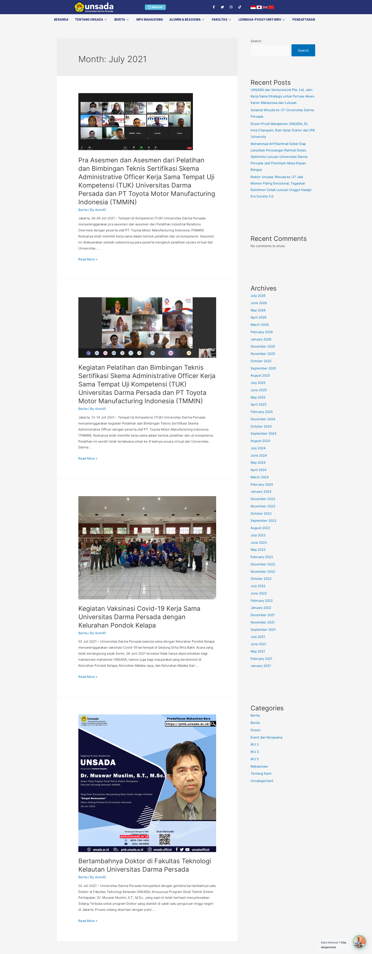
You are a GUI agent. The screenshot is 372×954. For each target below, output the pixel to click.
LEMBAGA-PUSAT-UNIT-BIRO (260, 19)
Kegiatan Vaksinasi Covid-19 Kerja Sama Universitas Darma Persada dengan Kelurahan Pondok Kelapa (139, 617)
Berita (119, 19)
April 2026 (258, 317)
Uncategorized (262, 781)
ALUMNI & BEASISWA (185, 19)
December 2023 (263, 499)
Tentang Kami (261, 773)
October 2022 (261, 579)
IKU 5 (255, 759)
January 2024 (261, 491)
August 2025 (260, 375)
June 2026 (259, 303)
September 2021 (263, 630)
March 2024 (260, 477)
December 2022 (263, 564)
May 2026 (258, 310)
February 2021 (261, 659)
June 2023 (259, 542)
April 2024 (259, 470)
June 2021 (258, 644)
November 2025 (263, 354)
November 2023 (263, 506)
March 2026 (260, 325)
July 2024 (258, 448)
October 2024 (261, 426)
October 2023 (261, 513)
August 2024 (260, 441)
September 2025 (263, 368)
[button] (155, 7)
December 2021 (263, 615)
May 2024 (258, 462)
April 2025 (258, 404)
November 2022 (263, 571)
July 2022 (258, 586)
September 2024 (263, 433)
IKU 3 (255, 752)
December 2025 (263, 346)
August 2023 (260, 528)
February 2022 (262, 601)
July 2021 (258, 637)
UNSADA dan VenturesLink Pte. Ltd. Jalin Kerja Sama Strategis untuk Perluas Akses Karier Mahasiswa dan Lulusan (282, 96)
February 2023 (262, 557)
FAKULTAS (219, 19)
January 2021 (261, 666)
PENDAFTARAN (303, 19)
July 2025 (258, 383)
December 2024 (263, 419)
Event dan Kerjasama (266, 737)
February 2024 (262, 484)
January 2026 (261, 339)
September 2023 (263, 521)
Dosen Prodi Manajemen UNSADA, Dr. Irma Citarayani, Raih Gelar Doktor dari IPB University (283, 130)
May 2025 (258, 397)
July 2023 (258, 535)
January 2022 (261, 608)
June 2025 (259, 390)
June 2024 (259, 455)
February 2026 (262, 332)
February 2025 (262, 412)
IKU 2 (255, 744)
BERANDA (61, 19)
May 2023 (258, 550)
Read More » (88, 259)
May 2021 (258, 651)
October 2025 (261, 361)
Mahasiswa (259, 766)
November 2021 (263, 622)
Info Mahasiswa (149, 19)
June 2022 (259, 593)
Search (256, 41)
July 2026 (258, 296)
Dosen (255, 730)
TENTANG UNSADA (89, 19)
